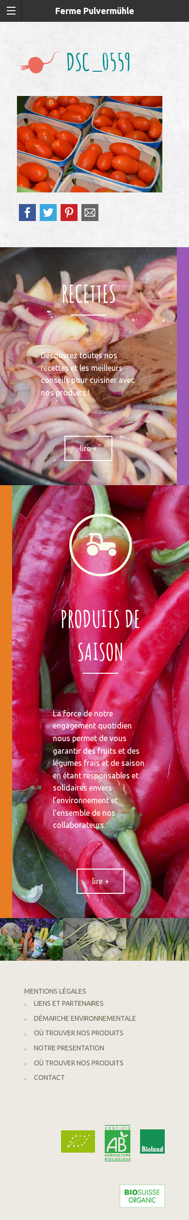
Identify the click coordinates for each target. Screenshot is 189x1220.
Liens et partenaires (69, 1003)
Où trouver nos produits (79, 1033)
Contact (49, 1077)
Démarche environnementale (85, 1018)
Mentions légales (55, 991)
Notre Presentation (69, 1048)
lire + (88, 448)
